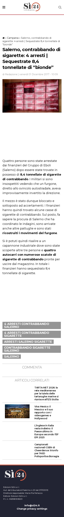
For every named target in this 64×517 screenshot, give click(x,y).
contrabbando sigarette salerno (27, 349)
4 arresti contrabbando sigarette (26, 334)
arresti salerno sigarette (28, 342)
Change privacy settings (32, 508)
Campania (13, 37)
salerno (11, 356)
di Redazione (9, 74)
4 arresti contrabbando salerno (26, 325)
